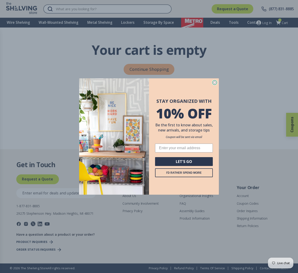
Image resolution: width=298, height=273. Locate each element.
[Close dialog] (214, 82)
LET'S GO (184, 161)
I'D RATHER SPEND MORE (184, 172)
